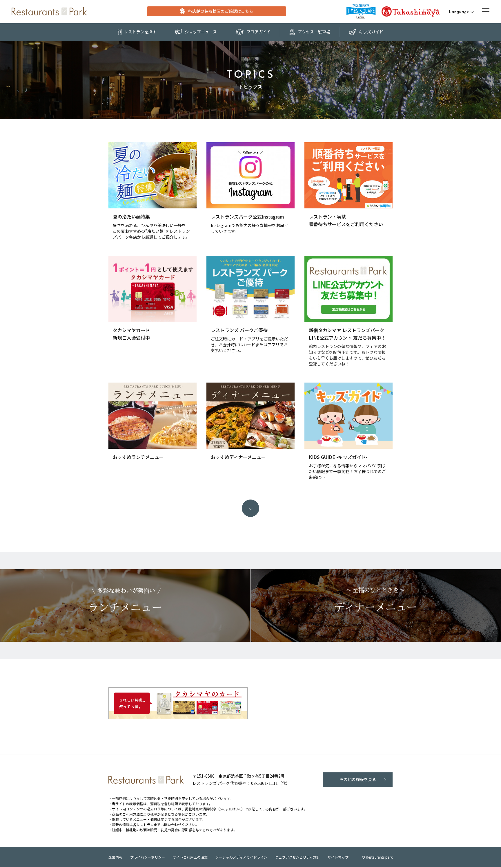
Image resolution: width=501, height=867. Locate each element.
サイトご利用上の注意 (190, 857)
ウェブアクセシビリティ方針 (297, 857)
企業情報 (115, 857)
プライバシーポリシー (147, 857)
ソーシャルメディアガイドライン (241, 857)
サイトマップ (338, 857)
